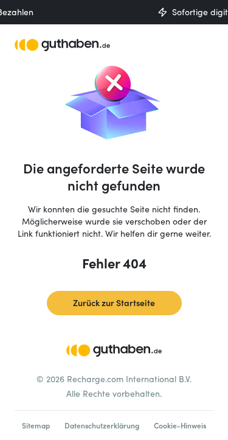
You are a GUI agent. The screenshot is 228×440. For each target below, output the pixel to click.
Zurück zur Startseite (114, 303)
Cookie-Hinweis (180, 425)
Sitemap (36, 425)
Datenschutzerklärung (101, 425)
